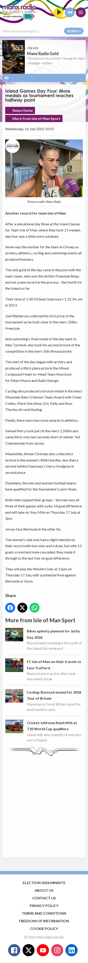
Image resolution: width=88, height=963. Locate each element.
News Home (22, 110)
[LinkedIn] (71, 950)
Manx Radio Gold (43, 53)
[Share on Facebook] (10, 608)
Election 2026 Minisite (44, 882)
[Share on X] (22, 608)
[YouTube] (43, 950)
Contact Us (44, 898)
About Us (44, 890)
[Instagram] (57, 950)
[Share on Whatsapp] (34, 608)
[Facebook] (14, 950)
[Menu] (81, 12)
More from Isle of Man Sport (36, 118)
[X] (29, 950)
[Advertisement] (44, 805)
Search (74, 31)
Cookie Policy (44, 928)
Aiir (61, 937)
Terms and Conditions (44, 913)
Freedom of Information (44, 921)
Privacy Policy (44, 905)
